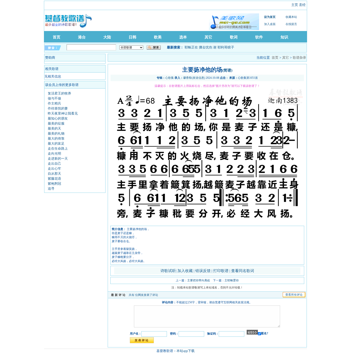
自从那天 (54, 173)
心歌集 (169, 77)
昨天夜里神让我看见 (63, 113)
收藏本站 (291, 17)
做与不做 (54, 98)
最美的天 (54, 128)
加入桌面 (270, 24)
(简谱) (227, 70)
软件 (259, 37)
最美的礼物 (56, 133)
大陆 (107, 37)
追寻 (51, 188)
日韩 (132, 37)
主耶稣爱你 (231, 280)
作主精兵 (54, 103)
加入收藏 (185, 271)
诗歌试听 (168, 271)
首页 (56, 37)
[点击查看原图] (207, 224)
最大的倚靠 (56, 138)
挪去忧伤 (205, 47)
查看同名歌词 (242, 271)
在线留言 (291, 24)
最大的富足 (56, 143)
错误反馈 (203, 271)
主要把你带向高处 (198, 280)
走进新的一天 (58, 158)
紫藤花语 (54, 178)
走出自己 (54, 163)
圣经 (302, 5)
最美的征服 (56, 123)
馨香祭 (187, 77)
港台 (82, 37)
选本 (183, 37)
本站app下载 (185, 351)
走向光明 (54, 153)
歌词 (234, 37)
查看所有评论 (294, 294)
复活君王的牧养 (59, 93)
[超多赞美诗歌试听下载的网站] (234, 21)
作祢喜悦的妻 (58, 108)
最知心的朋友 (58, 118)
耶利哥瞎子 (226, 47)
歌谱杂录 (299, 57)
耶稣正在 (191, 47)
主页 (294, 5)
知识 (284, 37)
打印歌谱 (221, 271)
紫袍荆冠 (54, 183)
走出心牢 (54, 168)
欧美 (158, 37)
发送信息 (198, 77)
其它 (208, 37)
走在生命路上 (58, 148)
